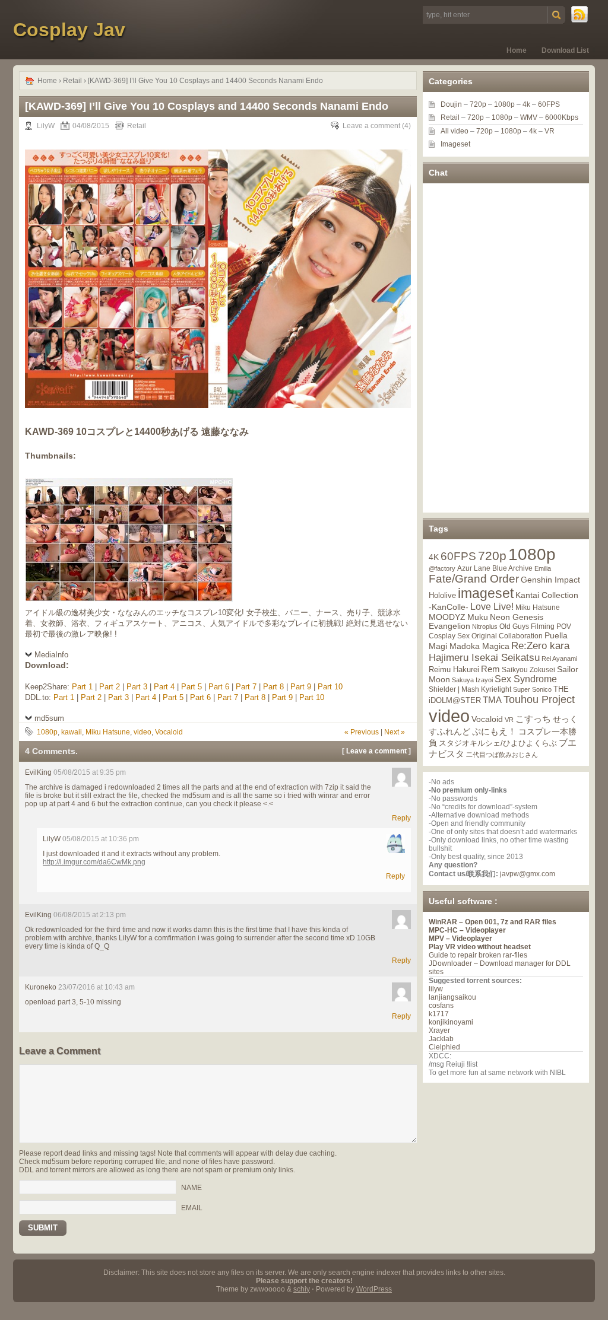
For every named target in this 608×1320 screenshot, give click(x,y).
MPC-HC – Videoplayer (467, 930)
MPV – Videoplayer (460, 938)
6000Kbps (561, 117)
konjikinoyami (451, 1022)
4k (526, 104)
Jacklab (441, 1039)
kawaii (71, 732)
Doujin (451, 104)
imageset (486, 593)
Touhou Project (539, 699)
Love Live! (492, 607)
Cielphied (444, 1047)
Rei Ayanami (559, 658)
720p (478, 104)
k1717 (439, 1014)
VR (549, 131)
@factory (442, 568)
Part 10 (330, 686)
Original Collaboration (507, 636)
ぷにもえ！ (494, 731)
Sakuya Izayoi (472, 679)
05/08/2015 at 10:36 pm (100, 839)
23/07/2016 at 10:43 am (96, 987)
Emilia (542, 568)
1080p (47, 732)
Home (516, 50)
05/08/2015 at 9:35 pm (89, 772)
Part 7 (246, 686)
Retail (72, 81)
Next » (394, 732)
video (142, 732)
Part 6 (218, 686)
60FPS (549, 104)
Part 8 (273, 686)
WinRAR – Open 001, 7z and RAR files (492, 922)
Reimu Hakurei (454, 670)
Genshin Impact (550, 579)
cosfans (441, 1005)
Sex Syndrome (526, 679)
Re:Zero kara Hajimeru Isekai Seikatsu (499, 651)
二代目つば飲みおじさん (502, 754)
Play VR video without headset (480, 947)
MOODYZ (447, 617)
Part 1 (82, 686)
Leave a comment (371, 126)
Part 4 (164, 686)
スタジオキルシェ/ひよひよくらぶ (498, 743)
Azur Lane (473, 568)
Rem (490, 669)
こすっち (533, 719)
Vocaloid (169, 732)
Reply (401, 818)
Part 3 (136, 686)
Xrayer (439, 1030)
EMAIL (191, 1207)
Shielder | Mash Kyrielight (470, 689)
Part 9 (300, 686)
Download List (565, 50)
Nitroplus (485, 626)
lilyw (436, 989)
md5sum (49, 718)
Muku (477, 617)
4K (434, 557)
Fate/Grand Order (474, 578)
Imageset (455, 144)
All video (454, 131)
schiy (301, 1289)
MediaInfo (51, 654)
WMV (528, 117)
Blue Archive (512, 568)
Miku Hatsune (108, 732)
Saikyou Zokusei (528, 669)
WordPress (374, 1289)
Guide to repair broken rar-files (478, 955)
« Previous (361, 732)
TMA (492, 700)
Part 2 (109, 686)
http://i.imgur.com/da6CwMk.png (94, 862)
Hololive (442, 595)
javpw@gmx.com (527, 874)
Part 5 (191, 686)
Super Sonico (532, 689)
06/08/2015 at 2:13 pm (89, 915)
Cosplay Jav (69, 29)
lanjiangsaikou (452, 997)
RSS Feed (580, 15)
